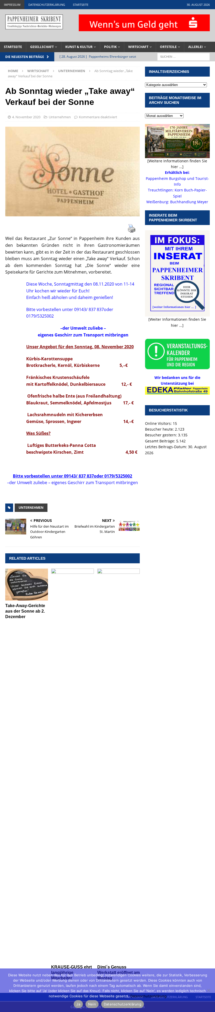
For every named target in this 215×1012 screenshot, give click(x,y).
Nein (92, 1004)
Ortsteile (168, 47)
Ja (78, 1004)
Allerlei (195, 47)
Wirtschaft (138, 47)
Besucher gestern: (161, 434)
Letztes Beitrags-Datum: (166, 446)
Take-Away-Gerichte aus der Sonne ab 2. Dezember (25, 611)
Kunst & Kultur (79, 47)
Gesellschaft (42, 47)
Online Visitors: (159, 423)
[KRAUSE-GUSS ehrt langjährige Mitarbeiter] (72, 765)
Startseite (80, 5)
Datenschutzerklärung (46, 5)
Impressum (12, 5)
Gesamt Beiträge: (160, 440)
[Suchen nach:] (183, 56)
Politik (110, 47)
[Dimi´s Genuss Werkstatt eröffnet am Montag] (118, 765)
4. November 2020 (26, 117)
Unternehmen (60, 117)
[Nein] (208, 990)
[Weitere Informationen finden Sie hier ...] (177, 163)
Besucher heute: (160, 429)
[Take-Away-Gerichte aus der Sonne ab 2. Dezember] (26, 585)
